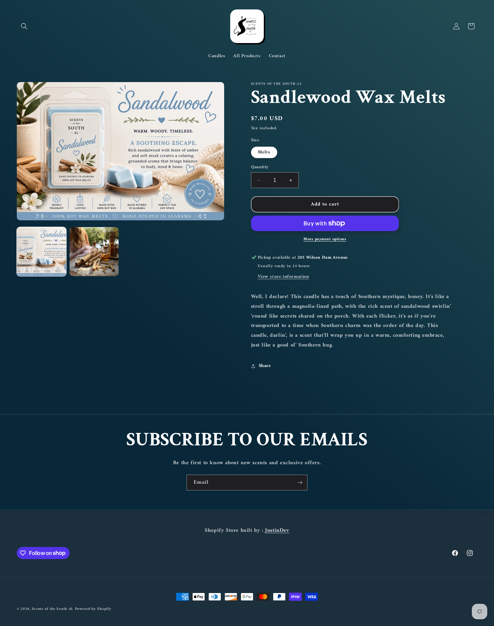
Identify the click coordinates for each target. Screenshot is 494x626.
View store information (283, 276)
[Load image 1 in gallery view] (41, 252)
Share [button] (265, 366)
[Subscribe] (299, 482)
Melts (264, 152)
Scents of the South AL (52, 609)
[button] (24, 26)
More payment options (324, 239)
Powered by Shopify (93, 609)
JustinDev (277, 530)
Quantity (260, 167)
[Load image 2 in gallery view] (94, 252)
